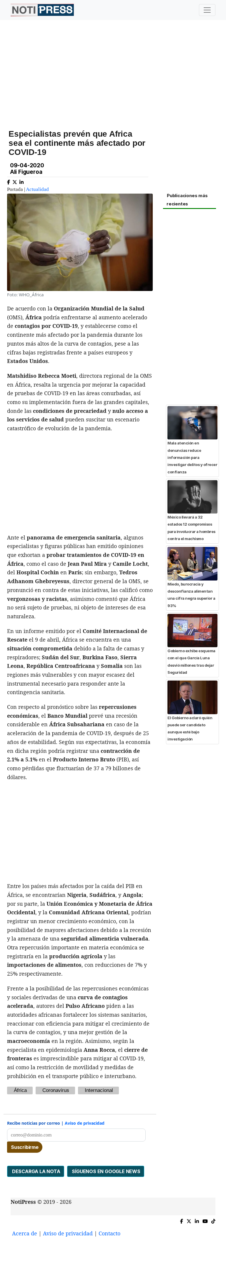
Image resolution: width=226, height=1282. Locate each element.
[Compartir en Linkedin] (21, 181)
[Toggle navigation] (207, 10)
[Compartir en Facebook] (8, 181)
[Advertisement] (113, 70)
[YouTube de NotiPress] (205, 1220)
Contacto (109, 1233)
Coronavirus (55, 1090)
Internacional (99, 1090)
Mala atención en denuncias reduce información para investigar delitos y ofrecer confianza (192, 457)
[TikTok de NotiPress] (213, 1220)
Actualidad (37, 189)
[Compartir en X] (14, 181)
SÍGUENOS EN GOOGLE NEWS (105, 1171)
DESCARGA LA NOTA (35, 1171)
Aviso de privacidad (84, 1123)
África (20, 1090)
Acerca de (24, 1233)
